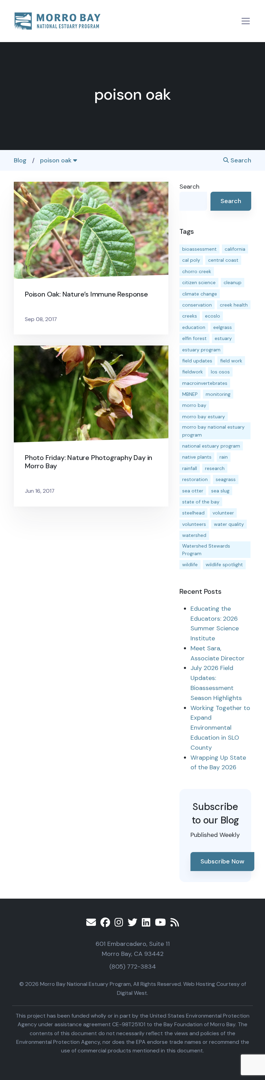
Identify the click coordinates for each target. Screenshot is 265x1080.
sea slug (220, 491)
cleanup (233, 282)
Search (240, 160)
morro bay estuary (203, 416)
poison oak (56, 160)
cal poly (191, 260)
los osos (220, 372)
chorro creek (196, 271)
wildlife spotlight (224, 564)
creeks (189, 316)
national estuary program (211, 446)
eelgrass (222, 327)
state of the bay (200, 502)
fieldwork (192, 372)
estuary (223, 338)
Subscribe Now (222, 861)
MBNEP (190, 394)
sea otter (192, 491)
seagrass (226, 479)
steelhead (193, 513)
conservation (197, 305)
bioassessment (199, 249)
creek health (234, 305)
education (193, 327)
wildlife (190, 564)
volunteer (223, 513)
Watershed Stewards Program (206, 550)
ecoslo (212, 316)
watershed (194, 535)
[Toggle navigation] (245, 21)
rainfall (189, 468)
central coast (223, 260)
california (235, 249)
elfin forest (194, 338)
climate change (199, 294)
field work (231, 361)
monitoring (218, 394)
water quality (229, 524)
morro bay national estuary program (213, 431)
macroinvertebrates (204, 383)
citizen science (199, 282)
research (215, 468)
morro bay (194, 405)
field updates (197, 361)
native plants (197, 457)
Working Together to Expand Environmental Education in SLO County (220, 728)
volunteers (194, 524)
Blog (20, 160)
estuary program (201, 350)
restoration (195, 479)
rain (223, 457)
